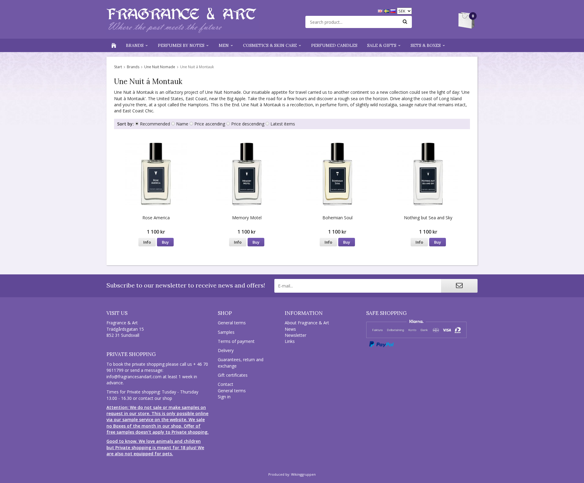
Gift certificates (233, 375)
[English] (381, 10)
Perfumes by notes (181, 45)
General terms (232, 323)
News (290, 329)
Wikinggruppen (303, 474)
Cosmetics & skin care (270, 45)
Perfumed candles (334, 45)
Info (147, 242)
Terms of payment (236, 341)
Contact (225, 384)
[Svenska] (387, 10)
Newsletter (295, 335)
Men (224, 45)
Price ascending (209, 124)
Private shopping (131, 354)
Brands (135, 45)
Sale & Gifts (381, 45)
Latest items (282, 124)
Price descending (247, 124)
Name (182, 124)
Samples (226, 332)
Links (290, 341)
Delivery (226, 350)
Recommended (155, 124)
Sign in (224, 397)
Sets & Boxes (426, 45)
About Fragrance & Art (307, 323)
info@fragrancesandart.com (134, 376)
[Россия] (394, 10)
